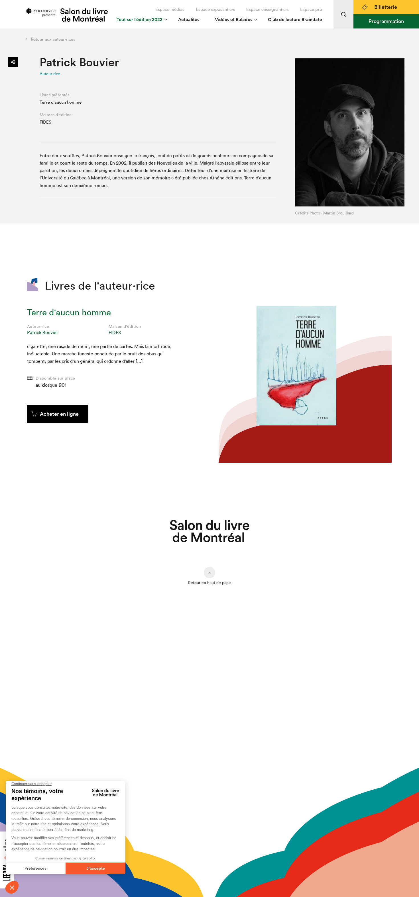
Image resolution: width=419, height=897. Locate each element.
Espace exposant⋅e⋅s (215, 9)
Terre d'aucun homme (61, 102)
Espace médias (169, 9)
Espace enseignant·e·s (267, 9)
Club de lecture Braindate (295, 19)
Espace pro (311, 9)
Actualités (188, 19)
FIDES (45, 122)
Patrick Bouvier (42, 332)
